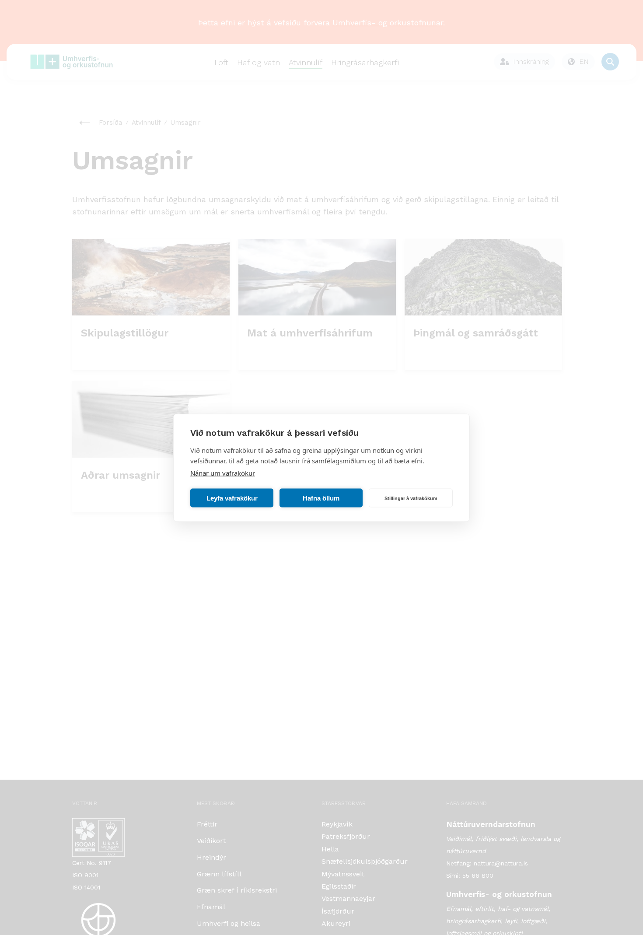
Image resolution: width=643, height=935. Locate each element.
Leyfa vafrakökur (232, 497)
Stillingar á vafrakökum (410, 498)
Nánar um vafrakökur (222, 472)
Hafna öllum (321, 497)
